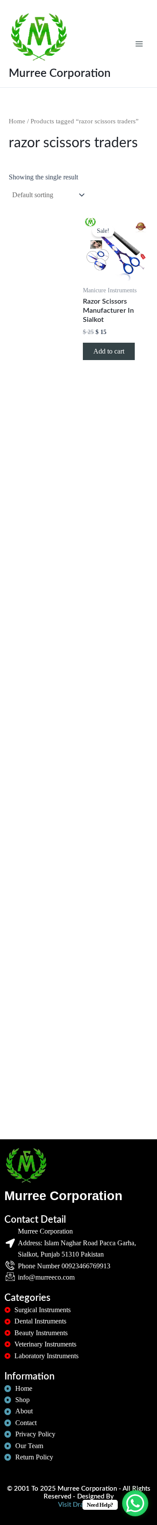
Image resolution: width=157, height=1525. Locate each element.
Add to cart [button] (108, 351)
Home (17, 121)
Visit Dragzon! (78, 1505)
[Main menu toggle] (139, 43)
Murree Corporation (60, 73)
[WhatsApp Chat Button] (135, 1503)
